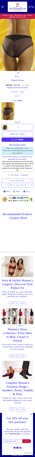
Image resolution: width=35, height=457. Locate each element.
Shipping (10, 87)
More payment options (17, 145)
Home (17, 76)
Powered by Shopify (17, 455)
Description (17, 181)
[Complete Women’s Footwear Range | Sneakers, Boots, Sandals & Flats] (17, 370)
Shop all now (17, 409)
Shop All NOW (17, 303)
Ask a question (17, 185)
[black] (8, 111)
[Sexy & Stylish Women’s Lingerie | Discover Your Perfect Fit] (17, 266)
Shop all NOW (17, 356)
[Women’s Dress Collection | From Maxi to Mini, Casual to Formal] (17, 317)
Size (17, 96)
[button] (17, 127)
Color (17, 92)
